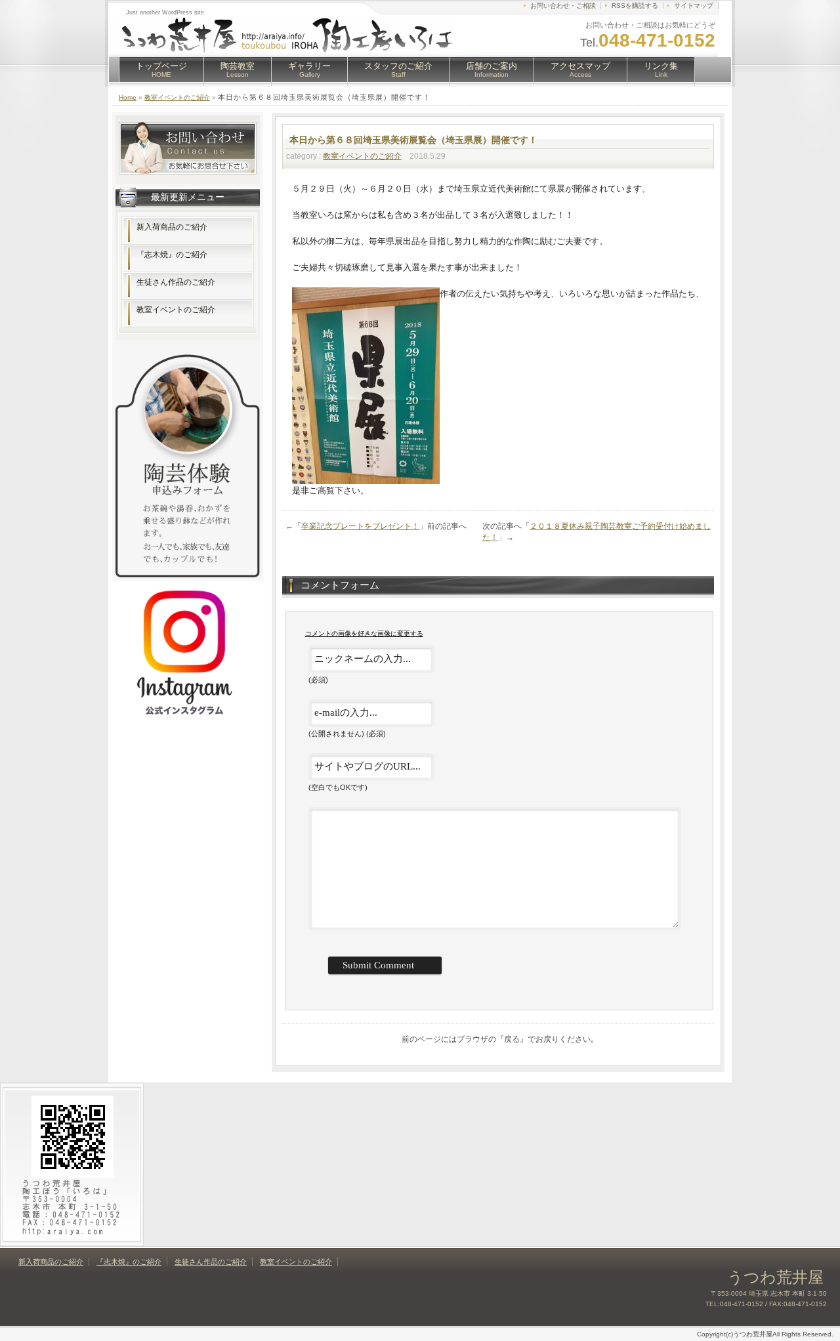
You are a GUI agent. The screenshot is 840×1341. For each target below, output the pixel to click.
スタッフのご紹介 (398, 69)
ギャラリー (309, 69)
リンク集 (661, 69)
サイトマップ (693, 5)
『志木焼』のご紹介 (171, 254)
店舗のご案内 (491, 69)
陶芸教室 (237, 69)
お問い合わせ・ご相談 (563, 5)
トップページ (161, 69)
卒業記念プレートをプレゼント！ (360, 526)
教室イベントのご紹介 (177, 97)
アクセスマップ (580, 69)
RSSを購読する (635, 5)
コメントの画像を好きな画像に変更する (364, 633)
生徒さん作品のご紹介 (175, 282)
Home (127, 97)
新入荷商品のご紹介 (171, 227)
